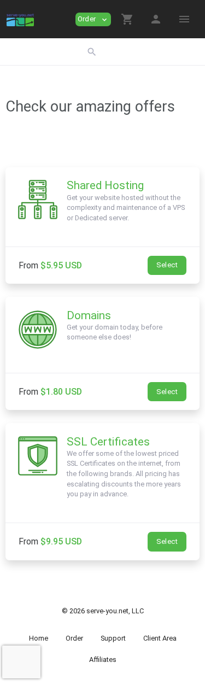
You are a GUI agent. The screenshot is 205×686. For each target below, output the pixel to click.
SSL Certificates (108, 441)
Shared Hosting (105, 185)
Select (167, 265)
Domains (89, 315)
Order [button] (93, 19)
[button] (127, 19)
